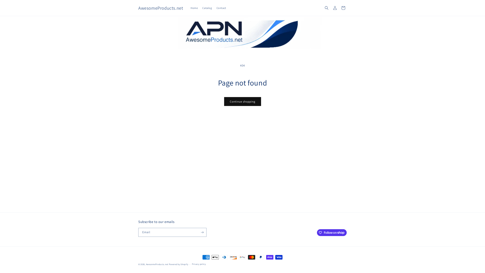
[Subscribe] (202, 232)
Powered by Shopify (178, 264)
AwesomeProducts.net (157, 264)
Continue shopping (242, 101)
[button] (326, 8)
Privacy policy (199, 264)
